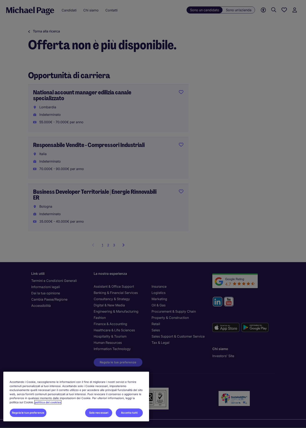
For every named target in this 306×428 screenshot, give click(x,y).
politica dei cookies (48, 402)
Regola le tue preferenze (28, 412)
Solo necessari (98, 412)
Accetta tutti (129, 412)
